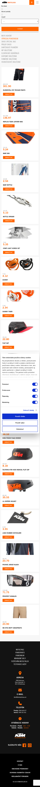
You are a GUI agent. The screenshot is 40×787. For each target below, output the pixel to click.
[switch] (35, 390)
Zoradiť (3, 17)
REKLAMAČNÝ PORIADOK (20, 776)
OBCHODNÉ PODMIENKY (20, 769)
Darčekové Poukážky (9, 47)
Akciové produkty (5, 11)
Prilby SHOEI (6, 44)
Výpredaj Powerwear (9, 38)
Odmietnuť (20, 429)
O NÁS (20, 765)
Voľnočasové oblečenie (11, 62)
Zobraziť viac (9, 94)
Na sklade (4, 6)
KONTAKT (20, 761)
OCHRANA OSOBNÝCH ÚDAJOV (20, 772)
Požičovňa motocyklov (20, 661)
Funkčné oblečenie (9, 59)
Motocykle (20, 649)
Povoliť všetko (20, 416)
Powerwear (20, 655)
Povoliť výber (20, 423)
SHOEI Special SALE (8, 41)
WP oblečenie (6, 50)
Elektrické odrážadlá (10, 53)
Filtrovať (20, 29)
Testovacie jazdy (20, 664)
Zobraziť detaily (28, 410)
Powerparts (20, 652)
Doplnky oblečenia (9, 56)
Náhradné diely (20, 658)
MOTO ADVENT (6, 35)
